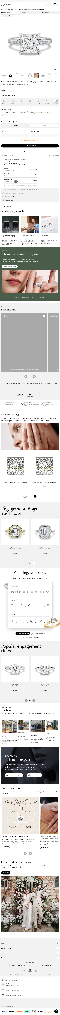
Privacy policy (4, 1003)
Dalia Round (15, 684)
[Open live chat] (46, 4)
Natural (16, 125)
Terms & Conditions (13, 1003)
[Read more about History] (44, 316)
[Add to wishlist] (3, 486)
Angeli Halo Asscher (15, 547)
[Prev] (25, 853)
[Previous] (25, 376)
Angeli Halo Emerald (45, 547)
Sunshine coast (53, 975)
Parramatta (38, 975)
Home (1, 9)
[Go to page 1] (29, 700)
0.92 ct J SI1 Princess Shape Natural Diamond (44, 482)
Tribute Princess (45, 684)
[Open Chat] (56, 1011)
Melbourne (11, 975)
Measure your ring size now (10, 266)
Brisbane (17, 975)
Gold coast (45, 975)
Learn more (30, 389)
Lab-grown (44, 125)
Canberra (32, 975)
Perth (22, 975)
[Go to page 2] (30, 700)
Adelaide (27, 975)
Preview (54, 69)
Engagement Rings (11, 9)
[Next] (34, 376)
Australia (5, 975)
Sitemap (20, 1003)
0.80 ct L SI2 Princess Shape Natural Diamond (15, 482)
